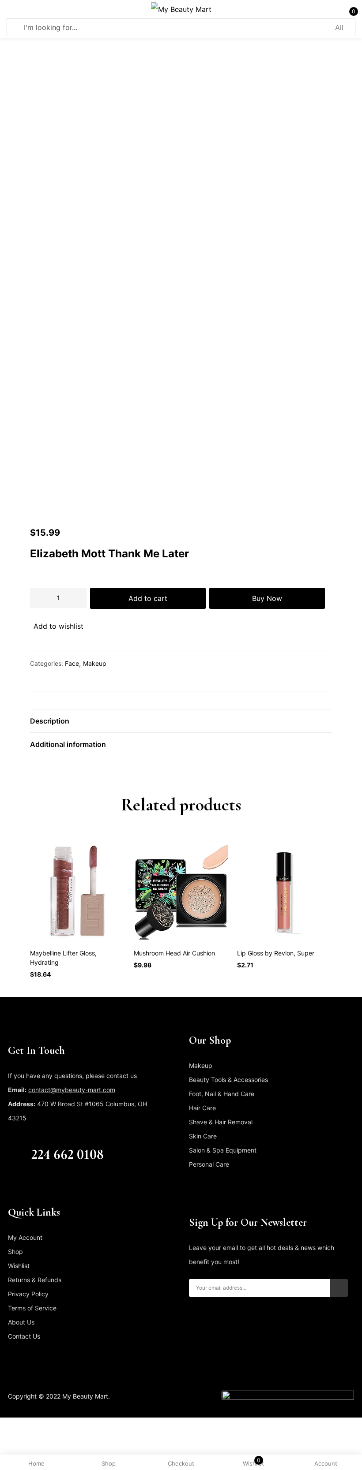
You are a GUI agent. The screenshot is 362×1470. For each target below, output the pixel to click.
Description (49, 720)
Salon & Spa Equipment (222, 1150)
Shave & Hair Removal (221, 1122)
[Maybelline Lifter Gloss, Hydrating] (77, 892)
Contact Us (24, 1336)
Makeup (94, 663)
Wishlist (19, 1265)
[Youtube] (63, 1184)
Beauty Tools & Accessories (228, 1079)
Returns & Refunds (34, 1279)
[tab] (181, 720)
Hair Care (202, 1108)
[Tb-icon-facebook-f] (11, 1184)
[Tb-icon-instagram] (45, 1184)
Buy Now (267, 598)
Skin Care (203, 1136)
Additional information (68, 744)
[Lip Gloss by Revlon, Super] (284, 892)
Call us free (49, 1139)
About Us (21, 1322)
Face (72, 663)
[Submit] (339, 1288)
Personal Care (209, 1164)
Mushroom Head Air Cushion (174, 953)
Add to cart (147, 598)
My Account (25, 1237)
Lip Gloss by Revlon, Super (275, 953)
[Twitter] (28, 1184)
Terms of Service (32, 1308)
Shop (15, 1251)
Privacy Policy (28, 1294)
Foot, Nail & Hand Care (221, 1093)
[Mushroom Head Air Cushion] (181, 892)
